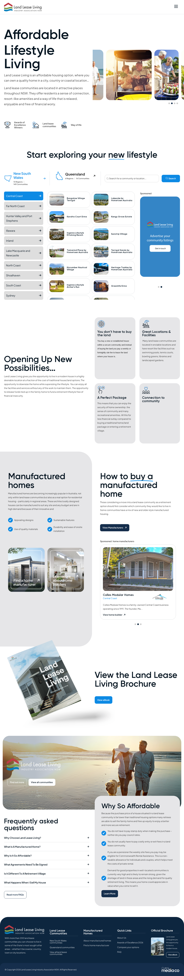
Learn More (109, 893)
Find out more (17, 782)
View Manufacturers (113, 527)
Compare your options (128, 947)
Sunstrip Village (119, 234)
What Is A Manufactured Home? (22, 846)
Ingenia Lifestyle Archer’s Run (75, 286)
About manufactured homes (97, 940)
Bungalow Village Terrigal (76, 199)
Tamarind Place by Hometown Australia (77, 251)
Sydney (10, 295)
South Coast (13, 285)
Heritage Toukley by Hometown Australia (121, 268)
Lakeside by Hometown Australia (121, 199)
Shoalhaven (13, 275)
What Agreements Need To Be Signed (25, 864)
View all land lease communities (58, 953)
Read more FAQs (15, 894)
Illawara (10, 230)
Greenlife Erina (119, 286)
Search (172, 178)
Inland (9, 240)
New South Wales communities (58, 941)
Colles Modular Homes (118, 595)
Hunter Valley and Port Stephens (19, 218)
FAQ (119, 952)
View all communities (42, 782)
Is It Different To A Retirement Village (25, 873)
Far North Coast (15, 206)
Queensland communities (62, 947)
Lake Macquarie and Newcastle (18, 253)
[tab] (27, 178)
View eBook (103, 700)
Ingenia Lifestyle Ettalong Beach (75, 234)
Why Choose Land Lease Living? (22, 837)
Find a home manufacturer (96, 945)
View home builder (112, 614)
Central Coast (14, 195)
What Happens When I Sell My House (25, 882)
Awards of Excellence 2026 (130, 942)
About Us (121, 937)
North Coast (13, 265)
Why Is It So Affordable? (18, 855)
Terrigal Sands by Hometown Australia (121, 251)
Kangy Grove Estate (121, 217)
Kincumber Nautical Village (77, 268)
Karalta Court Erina (77, 217)
